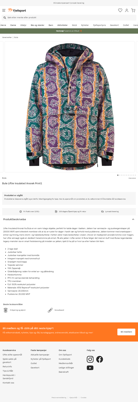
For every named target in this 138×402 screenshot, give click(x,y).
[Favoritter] (120, 10)
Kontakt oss (8, 382)
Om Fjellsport (65, 354)
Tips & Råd (8, 371)
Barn (51, 25)
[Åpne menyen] (4, 10)
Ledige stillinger (66, 367)
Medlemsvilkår (66, 363)
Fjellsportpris (99, 25)
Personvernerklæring (59, 397)
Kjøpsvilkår (73, 397)
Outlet (126, 25)
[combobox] (69, 18)
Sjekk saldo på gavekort (9, 361)
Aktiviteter (62, 25)
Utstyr (23, 25)
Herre (3, 25)
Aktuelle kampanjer (40, 354)
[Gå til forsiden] (17, 10)
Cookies (84, 397)
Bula (16, 37)
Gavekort (114, 25)
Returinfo (7, 366)
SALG (74, 25)
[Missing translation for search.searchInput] (4, 18)
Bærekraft (64, 372)
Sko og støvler (37, 25)
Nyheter (85, 25)
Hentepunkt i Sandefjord (9, 377)
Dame (13, 25)
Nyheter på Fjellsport (41, 359)
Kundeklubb (64, 359)
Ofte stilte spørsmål (12, 354)
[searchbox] (71, 17)
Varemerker (7, 37)
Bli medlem (126, 331)
